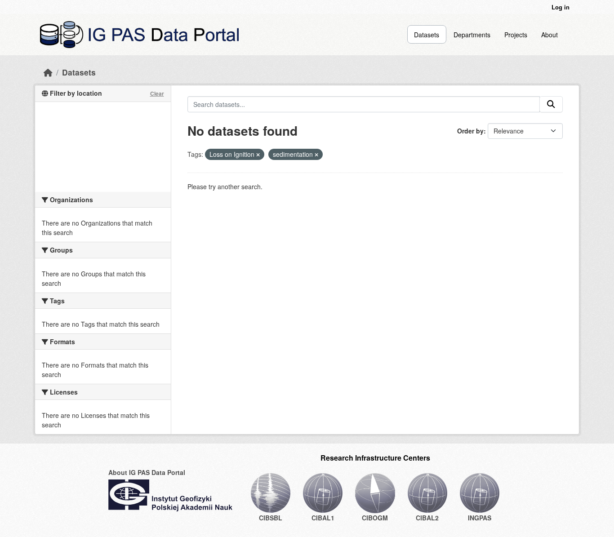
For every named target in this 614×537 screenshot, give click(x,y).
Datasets (426, 34)
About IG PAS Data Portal (146, 472)
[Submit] (551, 104)
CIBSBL (270, 517)
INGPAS (479, 517)
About (549, 34)
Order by (470, 130)
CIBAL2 (427, 517)
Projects (515, 34)
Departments (472, 34)
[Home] (48, 72)
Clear (157, 93)
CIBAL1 (322, 517)
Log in (561, 7)
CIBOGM (375, 517)
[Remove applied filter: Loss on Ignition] (258, 154)
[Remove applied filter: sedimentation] (316, 154)
